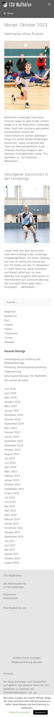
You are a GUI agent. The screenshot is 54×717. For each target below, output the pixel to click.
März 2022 (10, 515)
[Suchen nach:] (27, 302)
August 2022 (11, 493)
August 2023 (11, 454)
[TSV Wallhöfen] (17, 4)
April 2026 (10, 393)
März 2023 (10, 471)
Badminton (10, 316)
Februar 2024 (12, 432)
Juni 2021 (9, 545)
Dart (6, 320)
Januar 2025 (11, 410)
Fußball (8, 324)
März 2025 (10, 406)
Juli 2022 (9, 497)
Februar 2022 (12, 519)
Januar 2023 (11, 480)
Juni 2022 (10, 501)
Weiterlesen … (12, 161)
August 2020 (11, 562)
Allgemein (10, 311)
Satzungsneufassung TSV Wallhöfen (25, 375)
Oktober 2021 (12, 532)
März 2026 (10, 397)
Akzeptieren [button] (40, 712)
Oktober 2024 (12, 419)
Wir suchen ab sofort (16, 380)
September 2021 (13, 536)
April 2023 (10, 467)
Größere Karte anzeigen (27, 657)
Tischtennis (11, 333)
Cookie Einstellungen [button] (19, 712)
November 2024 (13, 415)
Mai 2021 (9, 549)
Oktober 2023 (12, 449)
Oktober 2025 (12, 402)
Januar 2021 (11, 554)
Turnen (8, 337)
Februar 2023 (12, 475)
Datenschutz (10, 598)
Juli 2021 (9, 541)
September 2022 (14, 488)
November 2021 (13, 527)
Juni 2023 (10, 462)
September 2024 (14, 423)
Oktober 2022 (12, 484)
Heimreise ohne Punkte (23, 34)
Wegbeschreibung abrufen (26, 662)
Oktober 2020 (12, 558)
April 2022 (10, 510)
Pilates (8, 329)
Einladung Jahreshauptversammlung (25, 367)
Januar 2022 (11, 523)
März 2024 (10, 428)
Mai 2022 (9, 506)
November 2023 (13, 445)
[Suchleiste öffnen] (49, 4)
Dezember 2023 (13, 441)
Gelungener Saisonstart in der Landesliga (26, 176)
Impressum (9, 594)
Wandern (9, 342)
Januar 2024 (11, 436)
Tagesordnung (12, 371)
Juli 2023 (9, 458)
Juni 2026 (10, 388)
